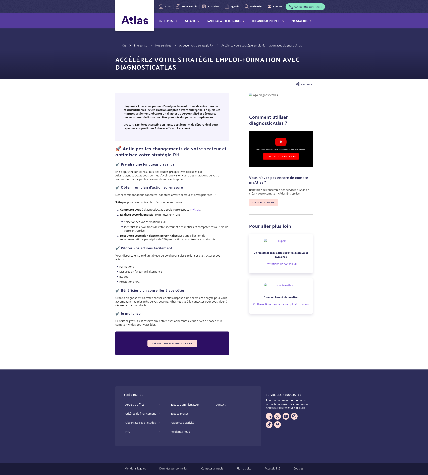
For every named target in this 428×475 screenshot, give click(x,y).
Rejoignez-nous (180, 432)
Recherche (256, 6)
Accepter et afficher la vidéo (280, 156)
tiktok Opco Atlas (269, 424)
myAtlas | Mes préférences (308, 7)
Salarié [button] (190, 20)
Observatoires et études (140, 422)
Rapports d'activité (182, 422)
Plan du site (244, 468)
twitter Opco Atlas (277, 416)
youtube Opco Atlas (286, 416)
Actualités (214, 6)
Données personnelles (173, 468)
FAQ (127, 432)
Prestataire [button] (299, 20)
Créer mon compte (263, 202)
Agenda (235, 6)
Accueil (124, 45)
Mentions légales (135, 468)
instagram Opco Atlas (294, 416)
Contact (277, 6)
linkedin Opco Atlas (269, 416)
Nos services (163, 45)
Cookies (298, 468)
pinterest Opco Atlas (277, 424)
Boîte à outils (189, 6)
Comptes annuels (212, 468)
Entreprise (140, 45)
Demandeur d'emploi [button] (266, 20)
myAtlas (195, 209)
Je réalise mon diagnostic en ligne (172, 343)
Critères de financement (140, 413)
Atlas (168, 6)
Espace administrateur (185, 404)
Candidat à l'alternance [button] (224, 20)
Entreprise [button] (166, 20)
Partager (307, 84)
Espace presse (180, 413)
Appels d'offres (134, 404)
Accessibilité (272, 468)
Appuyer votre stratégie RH (196, 45)
